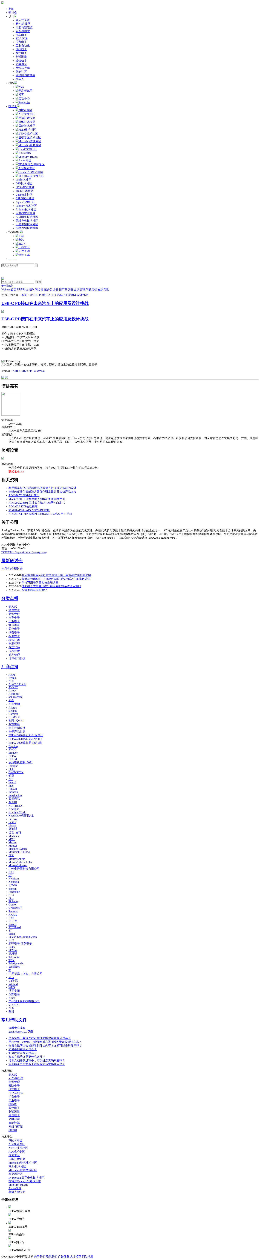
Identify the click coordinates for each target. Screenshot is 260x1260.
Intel (10, 785)
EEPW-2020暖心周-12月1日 (25, 739)
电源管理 (14, 643)
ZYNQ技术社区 (18, 1147)
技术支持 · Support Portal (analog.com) (24, 552)
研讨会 (12, 12)
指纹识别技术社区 (27, 228)
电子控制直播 (16, 727)
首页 (24, 294)
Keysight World (17, 812)
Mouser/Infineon (17, 865)
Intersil (12, 782)
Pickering (13, 901)
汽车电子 (21, 34)
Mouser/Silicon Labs (20, 862)
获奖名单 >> (16, 471)
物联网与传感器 (25, 75)
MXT (11, 839)
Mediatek (13, 836)
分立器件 (14, 647)
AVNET (13, 687)
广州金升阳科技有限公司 (24, 868)
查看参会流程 (16, 1027)
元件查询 (24, 251)
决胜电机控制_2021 (20, 762)
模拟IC (12, 1104)
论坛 (21, 86)
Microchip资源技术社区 (22, 1162)
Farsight (13, 765)
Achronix (13, 693)
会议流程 (79, 289)
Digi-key (13, 746)
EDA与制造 (15, 1093)
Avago (12, 677)
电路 (21, 239)
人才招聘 (75, 1256)
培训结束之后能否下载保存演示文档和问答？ (36, 1064)
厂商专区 (24, 247)
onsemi (12, 888)
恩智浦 (12, 885)
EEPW (12, 755)
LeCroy (12, 819)
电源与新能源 (24, 27)
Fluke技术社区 (17, 1166)
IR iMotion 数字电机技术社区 (26, 1177)
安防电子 (14, 1085)
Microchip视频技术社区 (22, 1170)
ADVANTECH (17, 684)
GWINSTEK (16, 772)
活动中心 (24, 98)
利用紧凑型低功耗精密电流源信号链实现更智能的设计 (42, 487)
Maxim (12, 842)
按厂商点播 (66, 289)
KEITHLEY (15, 805)
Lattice (12, 822)
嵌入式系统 (23, 20)
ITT (10, 779)
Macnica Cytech (17, 848)
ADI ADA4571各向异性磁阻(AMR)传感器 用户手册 (40, 513)
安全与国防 (23, 31)
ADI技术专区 (16, 1151)
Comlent (13, 713)
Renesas (13, 911)
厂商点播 (9, 666)
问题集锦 (91, 289)
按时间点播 (36, 289)
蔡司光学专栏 (16, 1191)
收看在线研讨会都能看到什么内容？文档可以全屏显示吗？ (45, 1045)
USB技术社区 (24, 194)
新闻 (11, 8)
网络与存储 (23, 67)
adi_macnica (15, 696)
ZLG (11, 1008)
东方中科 (14, 724)
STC (11, 940)
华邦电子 (14, 994)
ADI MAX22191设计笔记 (23, 495)
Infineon (13, 791)
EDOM (12, 759)
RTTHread (14, 927)
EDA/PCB (22, 38)
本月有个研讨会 (12, 568)
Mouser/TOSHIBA (19, 851)
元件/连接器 (23, 23)
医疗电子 (21, 53)
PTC (11, 894)
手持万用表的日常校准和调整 (40, 582)
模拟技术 (21, 49)
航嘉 (11, 775)
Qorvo (12, 904)
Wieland (13, 984)
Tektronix (13, 957)
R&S (11, 917)
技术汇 (12, 106)
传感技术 (14, 651)
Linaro (12, 825)
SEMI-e (12, 950)
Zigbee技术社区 (25, 202)
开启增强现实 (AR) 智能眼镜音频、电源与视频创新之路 (56, 575)
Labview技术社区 (26, 205)
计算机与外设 (16, 658)
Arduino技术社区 (26, 209)
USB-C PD (25, 371)
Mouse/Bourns (16, 858)
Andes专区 (14, 1188)
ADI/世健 (14, 703)
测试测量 (21, 56)
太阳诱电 (14, 966)
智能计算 (21, 71)
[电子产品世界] (2, 3)
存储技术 (14, 636)
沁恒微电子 (15, 907)
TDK (11, 960)
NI (9, 875)
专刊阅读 (7, 285)
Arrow (12, 690)
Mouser (12, 845)
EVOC (12, 749)
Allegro (12, 707)
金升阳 (12, 802)
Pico (10, 898)
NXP (11, 872)
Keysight (13, 808)
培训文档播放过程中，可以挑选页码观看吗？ (36, 1060)
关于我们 (39, 1256)
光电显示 (21, 64)
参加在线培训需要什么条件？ (26, 1056)
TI (9, 970)
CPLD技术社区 (25, 198)
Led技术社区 (23, 179)
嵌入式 (12, 606)
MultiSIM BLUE (18, 1184)
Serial (11, 933)
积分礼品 (24, 102)
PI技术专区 (15, 1140)
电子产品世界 (16, 731)
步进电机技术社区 (27, 216)
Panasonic (14, 891)
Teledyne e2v (16, 963)
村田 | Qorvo (15, 720)
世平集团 (14, 990)
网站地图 (87, 1256)
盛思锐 (12, 953)
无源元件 (14, 613)
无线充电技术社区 (27, 220)
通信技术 (21, 60)
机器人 (20, 79)
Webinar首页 (8, 289)
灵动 (11, 855)
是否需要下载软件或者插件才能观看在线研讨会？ (39, 1038)
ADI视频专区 (16, 1144)
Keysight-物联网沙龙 (21, 815)
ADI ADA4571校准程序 (22, 506)
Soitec (11, 946)
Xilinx (12, 997)
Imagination (15, 795)
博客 (21, 94)
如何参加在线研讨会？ (22, 1049)
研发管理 (14, 654)
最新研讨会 (12, 560)
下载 (21, 235)
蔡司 (11, 1011)
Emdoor (13, 752)
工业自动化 (23, 45)
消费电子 (21, 41)
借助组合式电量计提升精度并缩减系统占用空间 (51, 586)
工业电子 (14, 621)
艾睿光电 (14, 798)
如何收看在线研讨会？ (22, 1053)
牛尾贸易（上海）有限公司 (25, 973)
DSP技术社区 (24, 183)
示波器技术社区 (25, 213)
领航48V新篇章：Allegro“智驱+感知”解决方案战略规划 (56, 578)
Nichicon (13, 878)
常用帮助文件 (14, 1020)
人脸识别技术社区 (27, 224)
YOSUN (13, 1004)
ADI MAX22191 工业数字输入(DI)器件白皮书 (36, 502)
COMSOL (14, 717)
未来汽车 (39, 371)
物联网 (12, 1130)
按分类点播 (51, 289)
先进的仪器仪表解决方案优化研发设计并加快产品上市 (42, 491)
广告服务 (63, 1256)
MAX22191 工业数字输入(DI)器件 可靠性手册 (36, 499)
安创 (11, 700)
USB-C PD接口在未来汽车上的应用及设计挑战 (59, 294)
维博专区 (14, 1155)
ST (10, 930)
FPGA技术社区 (25, 187)
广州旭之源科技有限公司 (24, 1001)
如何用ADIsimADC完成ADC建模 (29, 510)
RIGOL (12, 914)
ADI (15, 371)
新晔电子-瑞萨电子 (20, 943)
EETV (22, 243)
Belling (12, 710)
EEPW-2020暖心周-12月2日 (25, 742)
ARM (11, 674)
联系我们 (51, 1256)
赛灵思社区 (15, 1173)
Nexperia (13, 881)
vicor (11, 977)
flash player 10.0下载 (20, 1031)
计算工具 (24, 254)
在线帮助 (103, 289)
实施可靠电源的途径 (34, 590)
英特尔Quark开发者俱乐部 (24, 1181)
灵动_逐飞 (14, 832)
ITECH (12, 788)
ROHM (12, 920)
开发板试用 (25, 90)
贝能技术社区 (16, 1159)
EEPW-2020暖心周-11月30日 (25, 735)
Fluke (11, 769)
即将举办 (22, 289)
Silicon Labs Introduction (22, 936)
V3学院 (13, 980)
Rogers (12, 924)
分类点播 (9, 598)
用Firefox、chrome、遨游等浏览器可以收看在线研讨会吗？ (45, 1041)
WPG (11, 987)
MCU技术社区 (24, 190)
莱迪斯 (12, 828)
